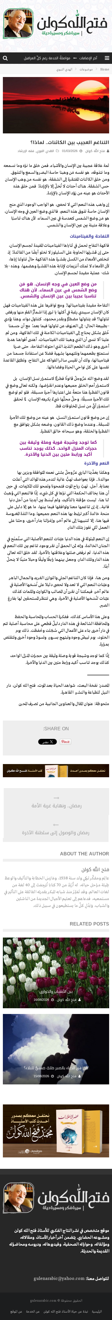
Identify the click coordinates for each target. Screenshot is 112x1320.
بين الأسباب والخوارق (56, 991)
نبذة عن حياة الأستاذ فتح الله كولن (65, 1312)
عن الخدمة (33, 1312)
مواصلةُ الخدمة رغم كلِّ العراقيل (47, 58)
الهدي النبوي (45, 151)
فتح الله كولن (95, 151)
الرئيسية (97, 1312)
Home (104, 70)
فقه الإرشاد (26, 151)
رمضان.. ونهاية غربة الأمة (57, 805)
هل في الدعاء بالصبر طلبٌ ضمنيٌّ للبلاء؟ (56, 1068)
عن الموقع (16, 1312)
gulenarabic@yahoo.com (59, 1279)
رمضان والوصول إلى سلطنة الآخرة (55, 832)
